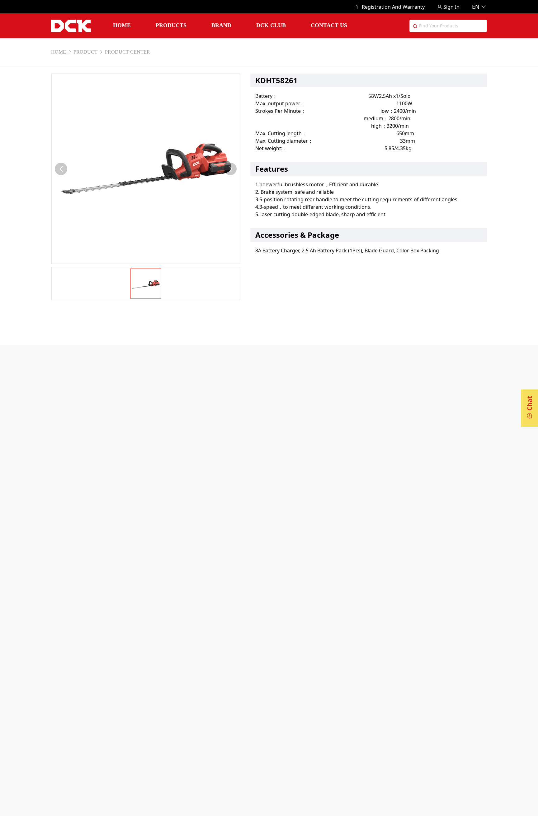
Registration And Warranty (393, 6)
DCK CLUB (271, 25)
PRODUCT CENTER (127, 52)
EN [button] (475, 6)
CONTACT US (329, 25)
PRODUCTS (171, 25)
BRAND (221, 25)
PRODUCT (85, 52)
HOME (122, 25)
